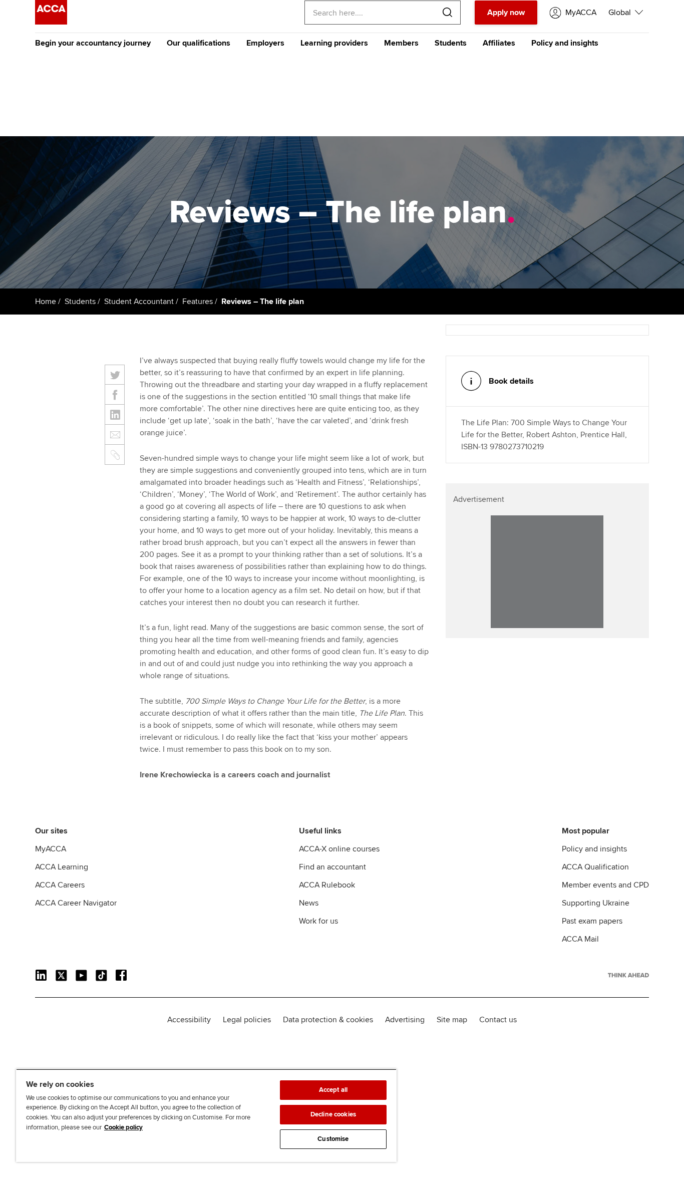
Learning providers (334, 43)
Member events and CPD (605, 885)
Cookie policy (123, 1127)
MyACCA (50, 849)
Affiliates (499, 43)
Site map (452, 1020)
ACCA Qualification (595, 867)
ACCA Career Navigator (76, 903)
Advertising (405, 1020)
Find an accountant (332, 867)
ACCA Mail (580, 939)
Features (197, 302)
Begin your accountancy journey (93, 43)
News (308, 903)
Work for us (318, 921)
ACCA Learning (61, 867)
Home (45, 302)
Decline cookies (333, 1114)
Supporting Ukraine (595, 903)
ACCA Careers (60, 885)
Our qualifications (198, 43)
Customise (333, 1139)
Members (401, 43)
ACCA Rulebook (327, 885)
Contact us (498, 1020)
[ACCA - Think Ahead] (51, 22)
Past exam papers (592, 921)
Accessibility (189, 1020)
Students (451, 43)
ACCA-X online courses (339, 849)
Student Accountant (139, 302)
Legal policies (247, 1020)
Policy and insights (564, 43)
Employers (265, 43)
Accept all (333, 1090)
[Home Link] (628, 975)
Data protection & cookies (328, 1020)
